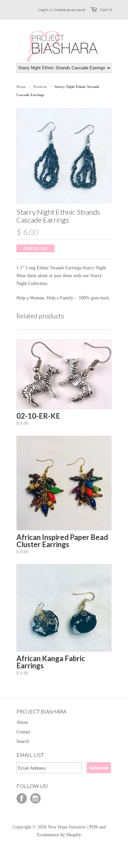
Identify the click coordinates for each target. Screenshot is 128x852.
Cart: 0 (106, 9)
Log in (43, 9)
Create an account (69, 9)
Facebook (21, 798)
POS (93, 827)
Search (22, 741)
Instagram (35, 798)
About (22, 722)
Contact (23, 731)
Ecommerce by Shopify (59, 834)
